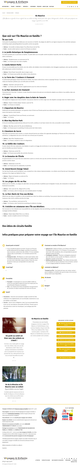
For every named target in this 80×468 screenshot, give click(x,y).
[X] (64, 458)
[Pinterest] (71, 7)
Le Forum (74, 460)
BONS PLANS (45, 6)
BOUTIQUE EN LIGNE (8, 421)
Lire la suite (14, 360)
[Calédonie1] (14, 325)
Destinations (5, 6)
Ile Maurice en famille (40, 319)
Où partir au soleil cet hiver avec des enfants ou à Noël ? (14, 338)
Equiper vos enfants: (7, 420)
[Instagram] (69, 7)
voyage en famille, (30, 411)
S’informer (33, 6)
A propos (37, 460)
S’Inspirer (18, 6)
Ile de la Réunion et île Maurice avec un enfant (14, 385)
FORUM (10, 429)
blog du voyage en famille (21, 408)
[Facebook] (68, 7)
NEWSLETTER (18, 429)
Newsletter (74, 461)
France (13, 6)
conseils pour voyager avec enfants (23, 417)
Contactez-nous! (46, 460)
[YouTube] (71, 458)
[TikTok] (74, 458)
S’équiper (39, 6)
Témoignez (67, 460)
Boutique (51, 6)
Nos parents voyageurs (57, 460)
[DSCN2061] (14, 374)
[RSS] (73, 7)
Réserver (25, 6)
